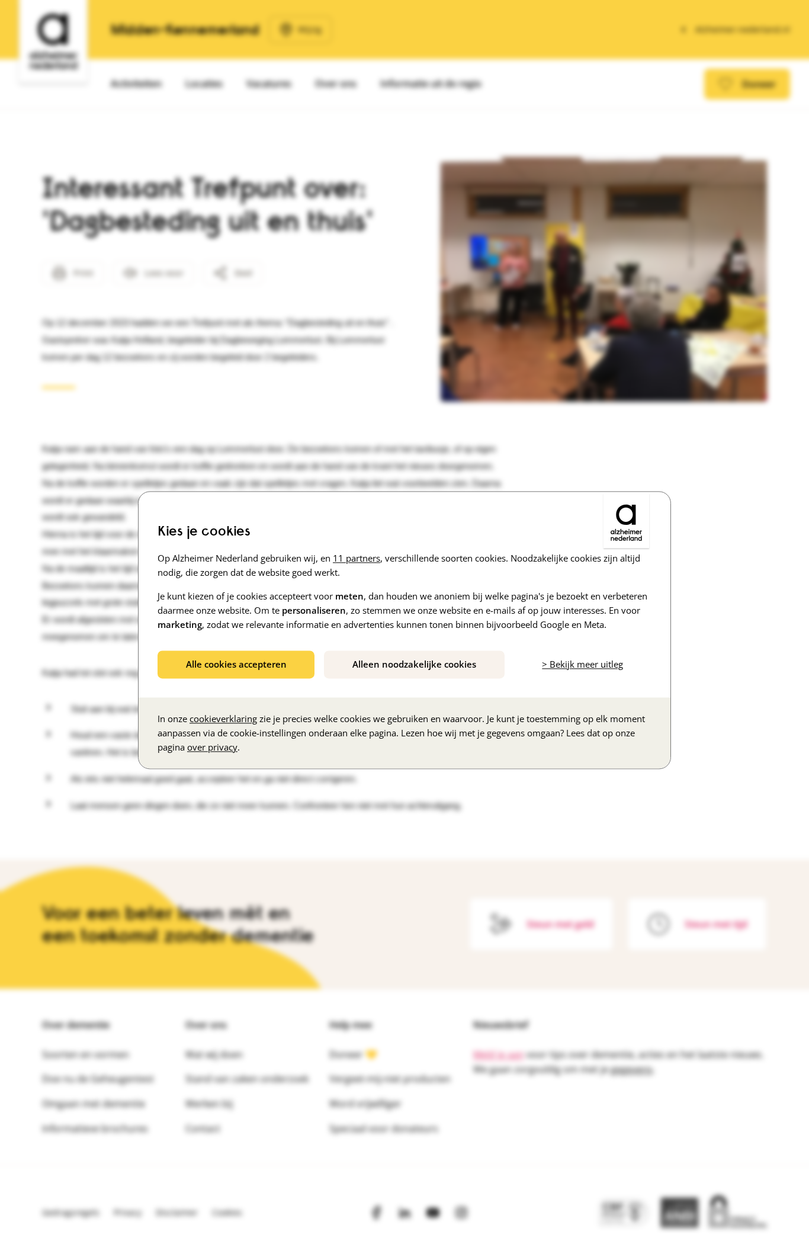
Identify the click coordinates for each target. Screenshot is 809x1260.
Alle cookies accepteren (236, 664)
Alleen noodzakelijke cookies (414, 664)
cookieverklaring (223, 718)
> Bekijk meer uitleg (582, 664)
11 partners (356, 558)
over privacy (212, 747)
